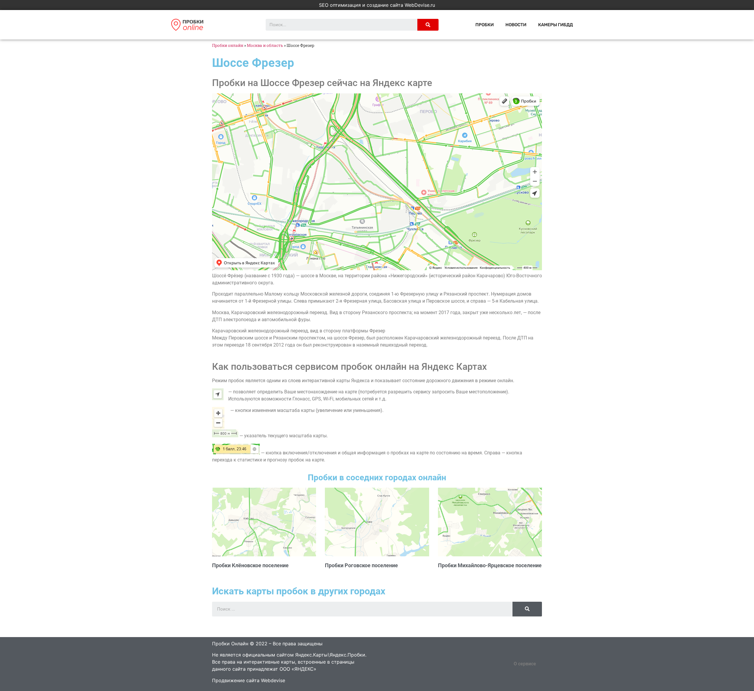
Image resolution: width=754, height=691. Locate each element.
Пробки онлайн (227, 45)
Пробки (484, 24)
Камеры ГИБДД (555, 24)
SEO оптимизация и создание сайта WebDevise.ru (377, 5)
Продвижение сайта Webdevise (248, 680)
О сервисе (525, 664)
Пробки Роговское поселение (361, 565)
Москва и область (265, 45)
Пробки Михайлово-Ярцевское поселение (490, 565)
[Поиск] (428, 25)
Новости (515, 24)
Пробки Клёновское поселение (250, 565)
